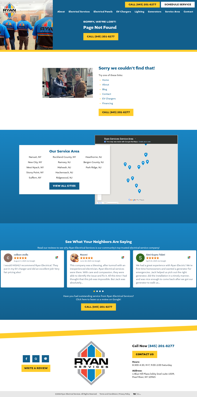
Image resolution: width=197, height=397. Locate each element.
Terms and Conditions (109, 394)
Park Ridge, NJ (93, 167)
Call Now (153, 346)
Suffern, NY (35, 177)
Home (105, 80)
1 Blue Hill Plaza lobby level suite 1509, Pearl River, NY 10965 (153, 375)
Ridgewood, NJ (64, 177)
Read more (89, 282)
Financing (107, 103)
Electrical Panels (103, 11)
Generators (154, 11)
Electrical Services (79, 11)
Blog (104, 89)
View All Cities (64, 186)
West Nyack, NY (35, 167)
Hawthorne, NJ (94, 157)
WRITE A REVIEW (36, 368)
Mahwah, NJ (64, 167)
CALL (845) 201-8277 (142, 4)
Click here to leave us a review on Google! (98, 299)
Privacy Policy (124, 394)
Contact (188, 11)
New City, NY (35, 162)
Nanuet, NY (35, 157)
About (61, 11)
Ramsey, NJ (64, 162)
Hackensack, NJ (64, 172)
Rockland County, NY (64, 157)
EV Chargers (123, 11)
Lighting (139, 11)
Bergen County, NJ (94, 162)
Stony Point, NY (35, 172)
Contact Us (145, 354)
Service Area (172, 11)
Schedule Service (178, 4)
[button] (94, 291)
